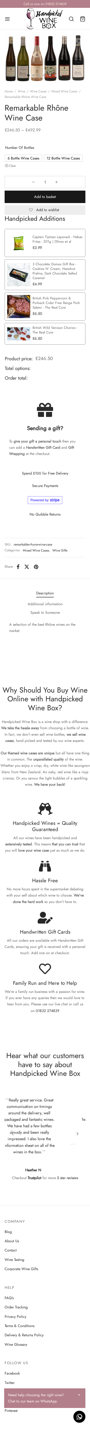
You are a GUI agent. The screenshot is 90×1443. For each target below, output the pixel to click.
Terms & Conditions (19, 1325)
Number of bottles (19, 147)
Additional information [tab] (45, 604)
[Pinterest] (36, 567)
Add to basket (45, 196)
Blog (8, 1231)
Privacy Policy (15, 1316)
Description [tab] (45, 593)
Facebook (12, 1373)
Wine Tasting (14, 1259)
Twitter (10, 1382)
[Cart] (82, 19)
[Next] (77, 1133)
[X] (27, 567)
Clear (12, 165)
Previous (14, 58)
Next (75, 58)
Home (9, 91)
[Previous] (12, 1133)
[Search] (71, 19)
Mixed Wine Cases (64, 91)
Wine (21, 91)
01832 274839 (47, 1011)
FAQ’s (9, 1298)
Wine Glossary (16, 1344)
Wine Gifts (59, 550)
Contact (11, 1250)
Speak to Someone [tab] (45, 612)
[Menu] (7, 19)
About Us (12, 1241)
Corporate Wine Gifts (21, 1269)
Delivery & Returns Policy (24, 1335)
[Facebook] (18, 567)
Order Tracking (16, 1307)
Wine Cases (38, 91)
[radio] (23, 158)
